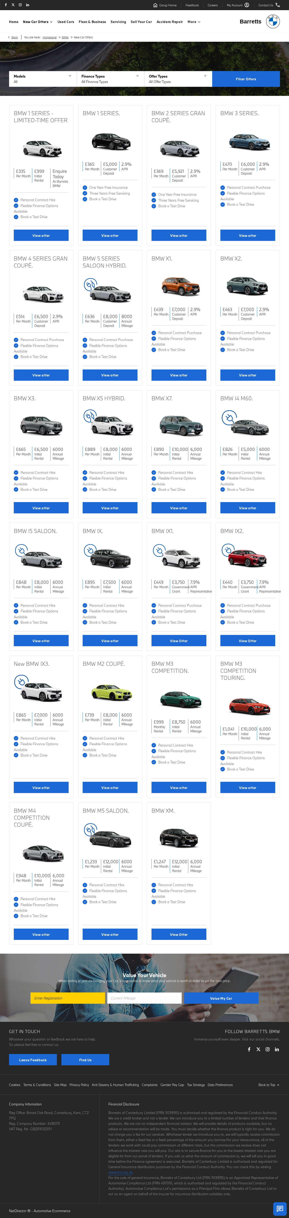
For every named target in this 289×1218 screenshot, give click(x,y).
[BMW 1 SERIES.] (110, 139)
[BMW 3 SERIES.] (248, 139)
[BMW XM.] (179, 836)
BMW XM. (163, 810)
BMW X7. (161, 398)
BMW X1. (161, 258)
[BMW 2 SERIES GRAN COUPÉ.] (179, 146)
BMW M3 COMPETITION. (170, 667)
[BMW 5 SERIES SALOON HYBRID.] (110, 291)
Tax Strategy (196, 1085)
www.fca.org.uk (120, 1172)
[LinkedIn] (27, 5)
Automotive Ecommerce (52, 1211)
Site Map (60, 1085)
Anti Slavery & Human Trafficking (115, 1085)
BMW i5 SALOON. (35, 530)
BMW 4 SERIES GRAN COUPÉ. (41, 262)
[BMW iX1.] (179, 557)
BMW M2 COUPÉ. (104, 663)
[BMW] (273, 21)
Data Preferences (220, 1085)
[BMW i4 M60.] (248, 424)
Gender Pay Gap (172, 1085)
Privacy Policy (79, 1085)
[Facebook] (5, 5)
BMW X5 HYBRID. (104, 398)
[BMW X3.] (41, 424)
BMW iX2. (232, 530)
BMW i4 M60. (236, 398)
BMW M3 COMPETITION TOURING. (238, 670)
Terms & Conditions (37, 1085)
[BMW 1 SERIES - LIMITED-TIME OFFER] (41, 146)
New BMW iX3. (31, 663)
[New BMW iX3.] (41, 690)
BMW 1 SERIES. (101, 113)
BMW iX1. (162, 530)
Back (15, 37)
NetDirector (18, 1211)
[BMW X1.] (179, 284)
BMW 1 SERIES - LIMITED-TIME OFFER (41, 117)
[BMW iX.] (110, 557)
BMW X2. (231, 258)
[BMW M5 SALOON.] (110, 836)
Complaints (150, 1085)
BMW (65, 37)
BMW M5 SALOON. (106, 810)
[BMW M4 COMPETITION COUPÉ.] (41, 850)
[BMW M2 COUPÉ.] (110, 690)
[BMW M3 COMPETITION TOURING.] (248, 704)
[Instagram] (20, 5)
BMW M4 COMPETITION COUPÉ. (32, 817)
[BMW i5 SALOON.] (41, 557)
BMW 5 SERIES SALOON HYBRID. (105, 262)
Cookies (14, 1085)
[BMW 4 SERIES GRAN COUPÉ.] (41, 291)
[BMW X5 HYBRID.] (110, 424)
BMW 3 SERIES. (239, 113)
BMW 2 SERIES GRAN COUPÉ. (178, 117)
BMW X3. (25, 398)
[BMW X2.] (248, 284)
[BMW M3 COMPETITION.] (179, 697)
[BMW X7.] (179, 424)
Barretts (250, 21)
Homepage (50, 37)
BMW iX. (93, 530)
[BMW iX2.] (248, 557)
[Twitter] (13, 5)
